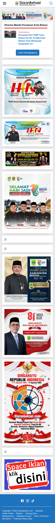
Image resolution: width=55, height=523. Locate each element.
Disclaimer (6, 519)
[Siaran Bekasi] (28, 3)
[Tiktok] (33, 501)
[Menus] (4, 3)
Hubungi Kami (8, 516)
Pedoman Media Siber (23, 519)
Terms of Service (41, 516)
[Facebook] (22, 501)
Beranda (39, 511)
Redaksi (19, 513)
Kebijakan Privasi (24, 516)
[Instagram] (27, 501)
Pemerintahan (24, 32)
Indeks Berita (7, 513)
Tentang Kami (31, 513)
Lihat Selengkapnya (27, 52)
